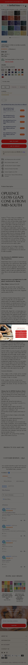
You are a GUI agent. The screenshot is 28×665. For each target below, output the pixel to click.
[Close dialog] (27, 325)
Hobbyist (21, 331)
